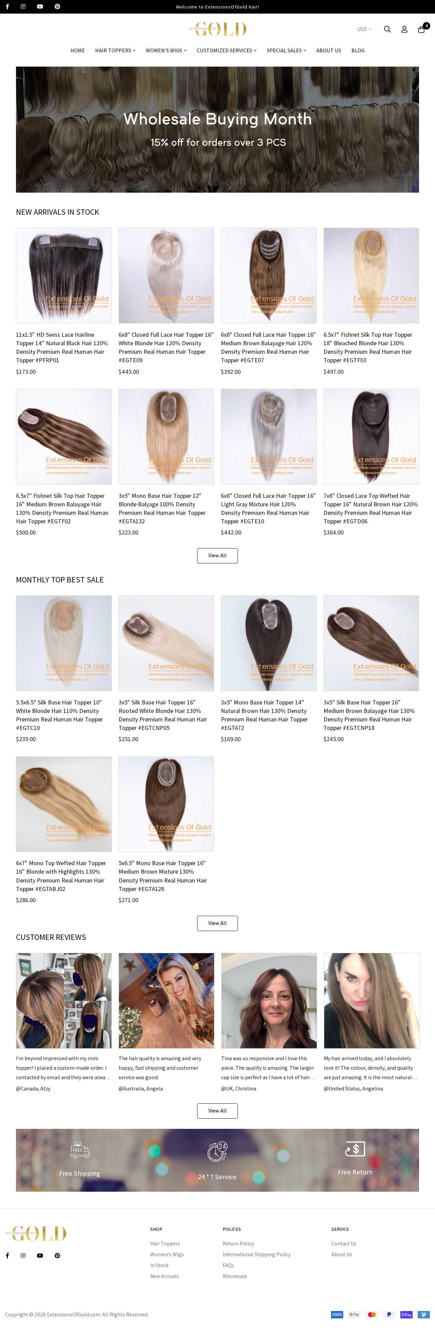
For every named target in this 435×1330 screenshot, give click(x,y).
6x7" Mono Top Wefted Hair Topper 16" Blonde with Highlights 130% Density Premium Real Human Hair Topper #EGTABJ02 (61, 876)
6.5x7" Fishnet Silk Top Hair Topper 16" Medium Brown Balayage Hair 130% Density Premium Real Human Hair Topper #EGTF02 (62, 508)
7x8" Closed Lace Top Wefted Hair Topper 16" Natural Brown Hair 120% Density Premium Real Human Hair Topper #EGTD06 (371, 508)
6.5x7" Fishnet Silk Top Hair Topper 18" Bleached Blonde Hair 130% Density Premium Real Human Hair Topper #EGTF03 (368, 347)
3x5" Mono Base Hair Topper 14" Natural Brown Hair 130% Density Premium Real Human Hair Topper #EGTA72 (264, 715)
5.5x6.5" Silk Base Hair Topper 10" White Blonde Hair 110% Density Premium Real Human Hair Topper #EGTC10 (59, 715)
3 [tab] (225, 187)
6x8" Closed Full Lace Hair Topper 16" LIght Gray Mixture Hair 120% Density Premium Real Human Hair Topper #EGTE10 (268, 508)
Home (77, 50)
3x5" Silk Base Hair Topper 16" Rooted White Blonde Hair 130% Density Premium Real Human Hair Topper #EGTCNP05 (163, 715)
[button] (365, 29)
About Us (328, 50)
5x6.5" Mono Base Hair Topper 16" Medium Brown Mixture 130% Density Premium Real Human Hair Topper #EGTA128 (163, 876)
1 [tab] (209, 187)
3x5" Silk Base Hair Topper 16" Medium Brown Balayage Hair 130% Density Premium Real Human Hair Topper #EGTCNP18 (369, 715)
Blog (358, 50)
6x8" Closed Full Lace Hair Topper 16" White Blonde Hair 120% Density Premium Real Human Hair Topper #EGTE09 (166, 347)
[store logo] (217, 29)
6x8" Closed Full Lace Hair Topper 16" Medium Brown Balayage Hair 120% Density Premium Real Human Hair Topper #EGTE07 (268, 347)
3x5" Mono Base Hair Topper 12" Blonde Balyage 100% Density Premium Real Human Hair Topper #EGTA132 (162, 508)
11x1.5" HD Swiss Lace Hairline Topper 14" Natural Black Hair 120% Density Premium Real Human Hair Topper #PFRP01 (62, 347)
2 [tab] (217, 187)
